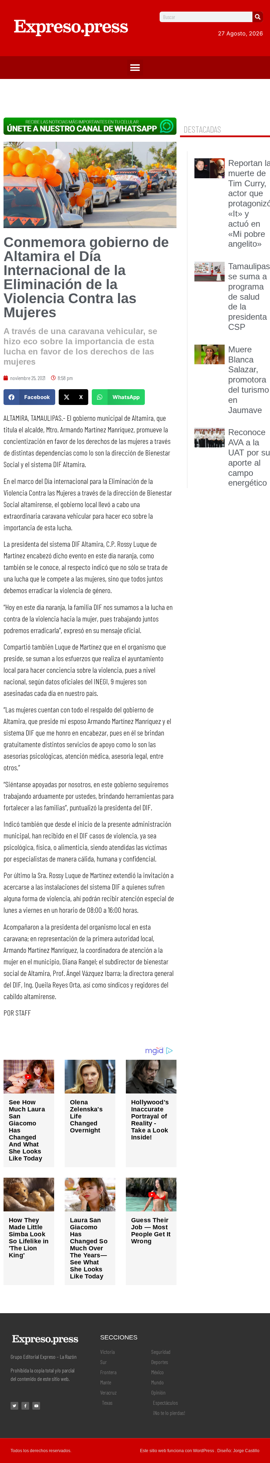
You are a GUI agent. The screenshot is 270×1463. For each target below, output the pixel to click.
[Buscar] (257, 17)
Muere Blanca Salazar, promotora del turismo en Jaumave (248, 380)
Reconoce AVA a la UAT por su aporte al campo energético (249, 457)
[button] (135, 67)
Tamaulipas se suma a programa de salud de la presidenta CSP (249, 296)
